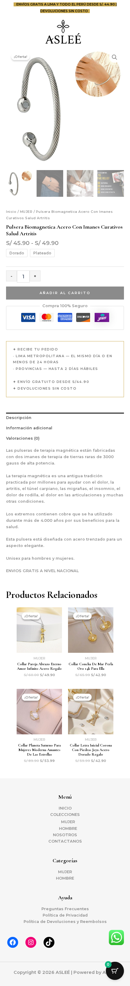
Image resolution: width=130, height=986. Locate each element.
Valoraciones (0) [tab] (23, 438)
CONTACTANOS (65, 841)
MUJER (26, 212)
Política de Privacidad (65, 915)
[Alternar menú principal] (118, 31)
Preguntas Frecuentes (65, 909)
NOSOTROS (65, 835)
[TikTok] (49, 942)
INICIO (65, 808)
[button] (114, 57)
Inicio (11, 212)
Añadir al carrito (65, 293)
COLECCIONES (65, 814)
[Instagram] (30, 942)
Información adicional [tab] (29, 428)
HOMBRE (68, 828)
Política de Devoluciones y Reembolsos (65, 921)
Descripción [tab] (18, 417)
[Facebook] (12, 942)
